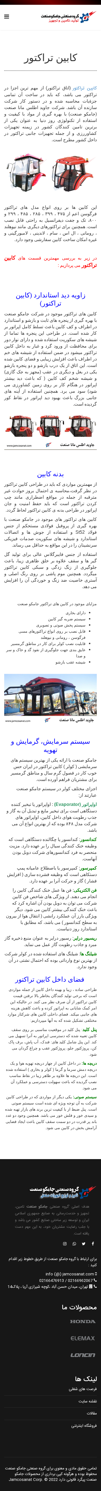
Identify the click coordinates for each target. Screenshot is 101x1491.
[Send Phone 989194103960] (74, 1244)
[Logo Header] (67, 17)
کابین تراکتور (85, 88)
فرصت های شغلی (83, 1389)
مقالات (92, 1414)
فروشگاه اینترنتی (84, 1426)
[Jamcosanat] (92, 1244)
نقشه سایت (88, 1401)
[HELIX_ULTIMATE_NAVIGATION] (6, 17)
